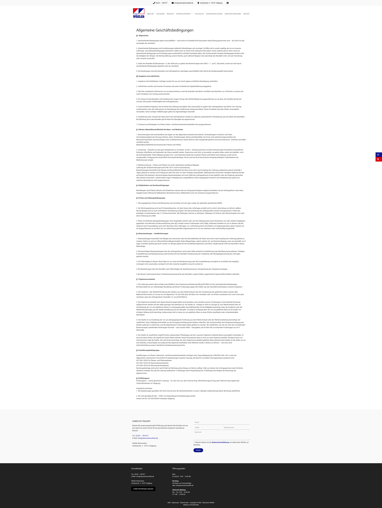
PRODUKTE (170, 14)
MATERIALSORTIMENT (183, 14)
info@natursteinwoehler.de (148, 438)
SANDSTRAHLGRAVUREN (233, 14)
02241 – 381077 (142, 436)
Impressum (175, 503)
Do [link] (178, 476)
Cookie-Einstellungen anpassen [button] (143, 489)
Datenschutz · (185, 503)
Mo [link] (173, 492)
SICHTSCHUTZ (199, 14)
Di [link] (173, 476)
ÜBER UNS (150, 14)
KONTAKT (246, 14)
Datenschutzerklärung (220, 442)
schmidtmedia (194, 505)
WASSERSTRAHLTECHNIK (214, 14)
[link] (173, 476)
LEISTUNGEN (160, 14)
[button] (379, 154)
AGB (169, 503)
